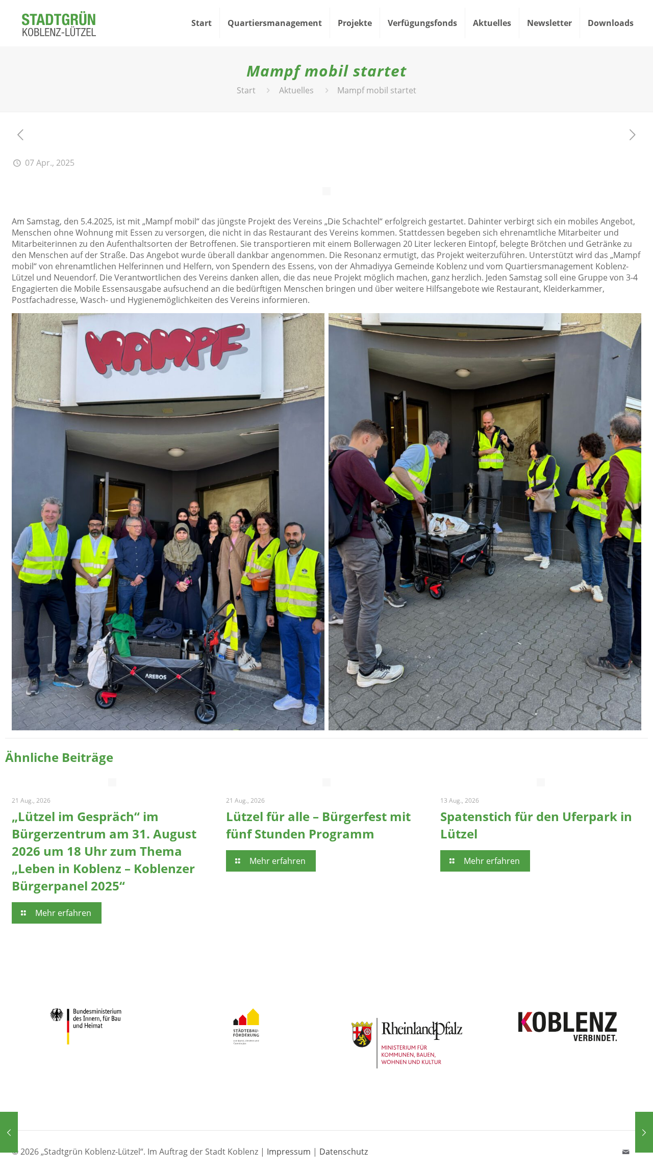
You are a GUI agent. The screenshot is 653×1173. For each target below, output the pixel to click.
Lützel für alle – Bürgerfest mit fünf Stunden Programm (318, 825)
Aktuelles (296, 90)
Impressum (289, 1151)
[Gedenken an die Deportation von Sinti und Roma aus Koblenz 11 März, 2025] (9, 1132)
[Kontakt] (625, 1151)
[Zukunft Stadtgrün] (59, 23)
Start (246, 90)
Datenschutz (343, 1151)
